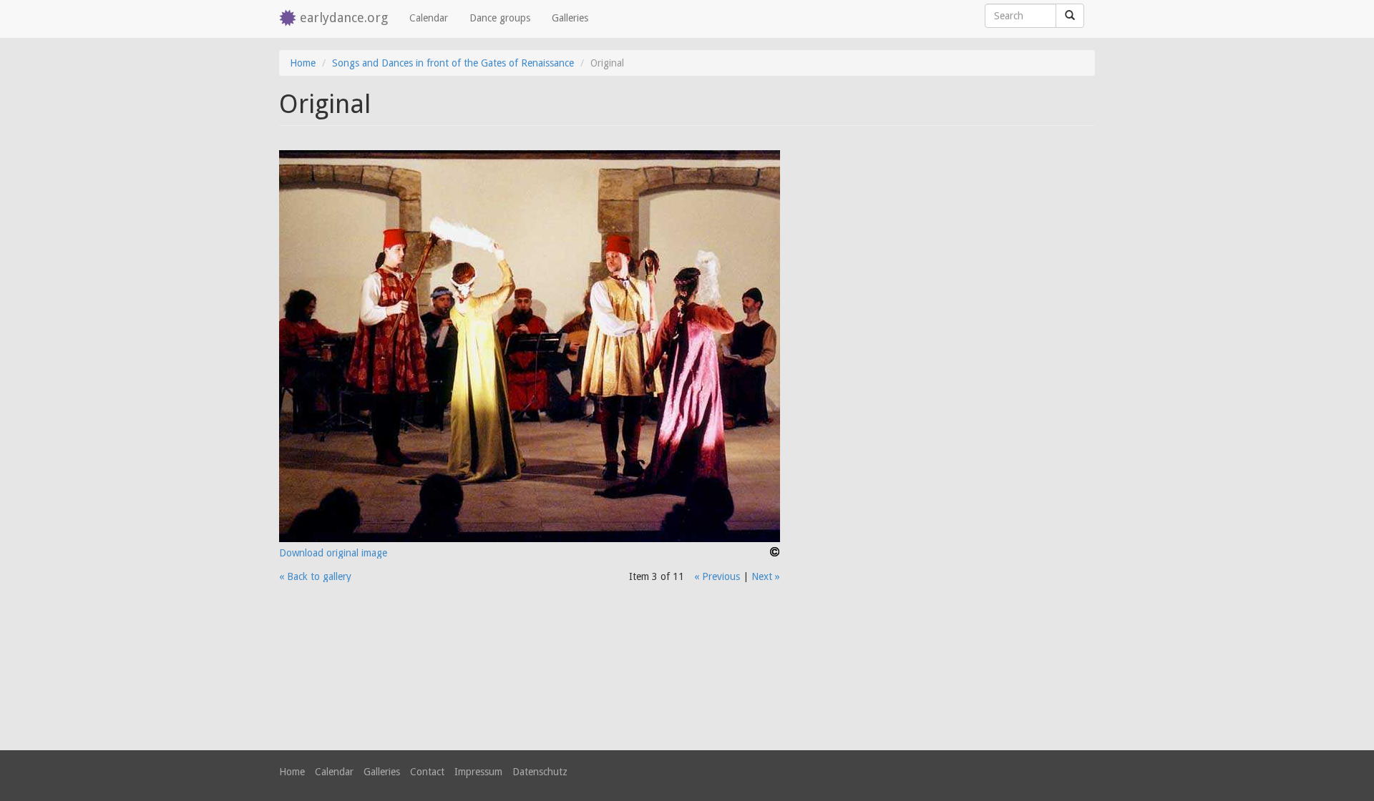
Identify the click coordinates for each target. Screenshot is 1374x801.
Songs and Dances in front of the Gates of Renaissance (453, 63)
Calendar (428, 18)
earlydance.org (344, 17)
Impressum (478, 771)
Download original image (333, 553)
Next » (765, 576)
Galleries (570, 18)
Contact (427, 771)
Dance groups (499, 18)
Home (303, 63)
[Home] (289, 19)
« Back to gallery (315, 576)
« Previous (717, 576)
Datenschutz (539, 771)
